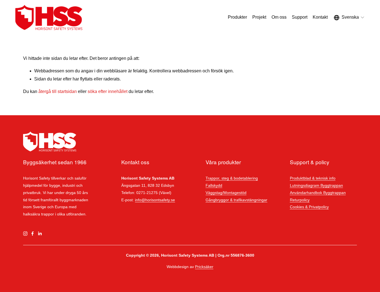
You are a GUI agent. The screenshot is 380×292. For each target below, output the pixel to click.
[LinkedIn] (40, 233)
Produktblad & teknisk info (312, 178)
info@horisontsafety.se (155, 200)
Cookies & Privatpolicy (309, 207)
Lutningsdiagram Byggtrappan (316, 185)
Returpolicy (300, 200)
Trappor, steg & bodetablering (232, 178)
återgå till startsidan (57, 91)
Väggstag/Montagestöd (226, 192)
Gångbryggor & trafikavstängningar (236, 200)
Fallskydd (214, 185)
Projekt (259, 17)
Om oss (279, 17)
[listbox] (349, 17)
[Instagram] (25, 233)
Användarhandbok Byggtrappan (318, 192)
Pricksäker (204, 266)
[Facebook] (32, 233)
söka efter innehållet (107, 91)
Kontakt (320, 17)
